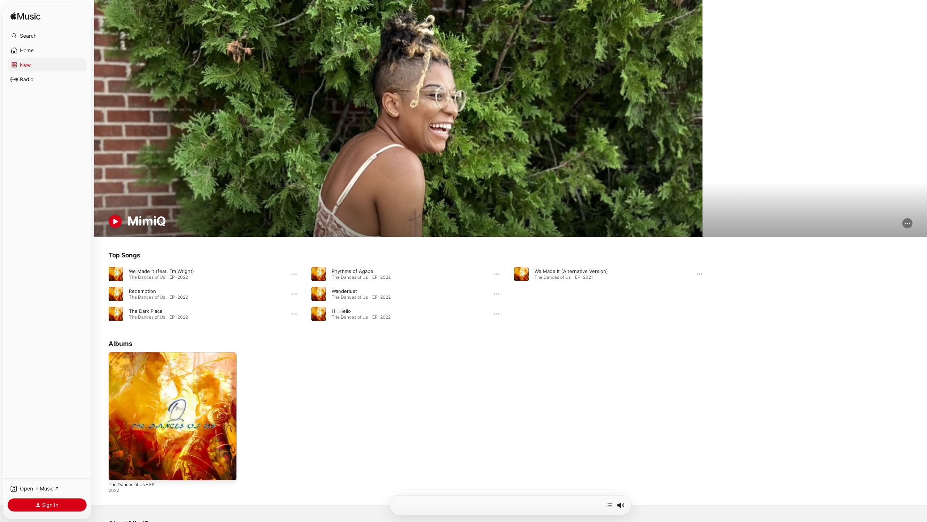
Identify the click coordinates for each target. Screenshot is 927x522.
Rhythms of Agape (352, 271)
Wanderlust (344, 291)
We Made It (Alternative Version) (571, 271)
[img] (26, 16)
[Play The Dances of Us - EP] (117, 471)
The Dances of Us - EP (134, 355)
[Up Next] (609, 505)
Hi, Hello (341, 311)
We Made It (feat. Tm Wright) (161, 271)
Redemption (142, 291)
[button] (47, 36)
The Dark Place (146, 311)
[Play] (115, 221)
